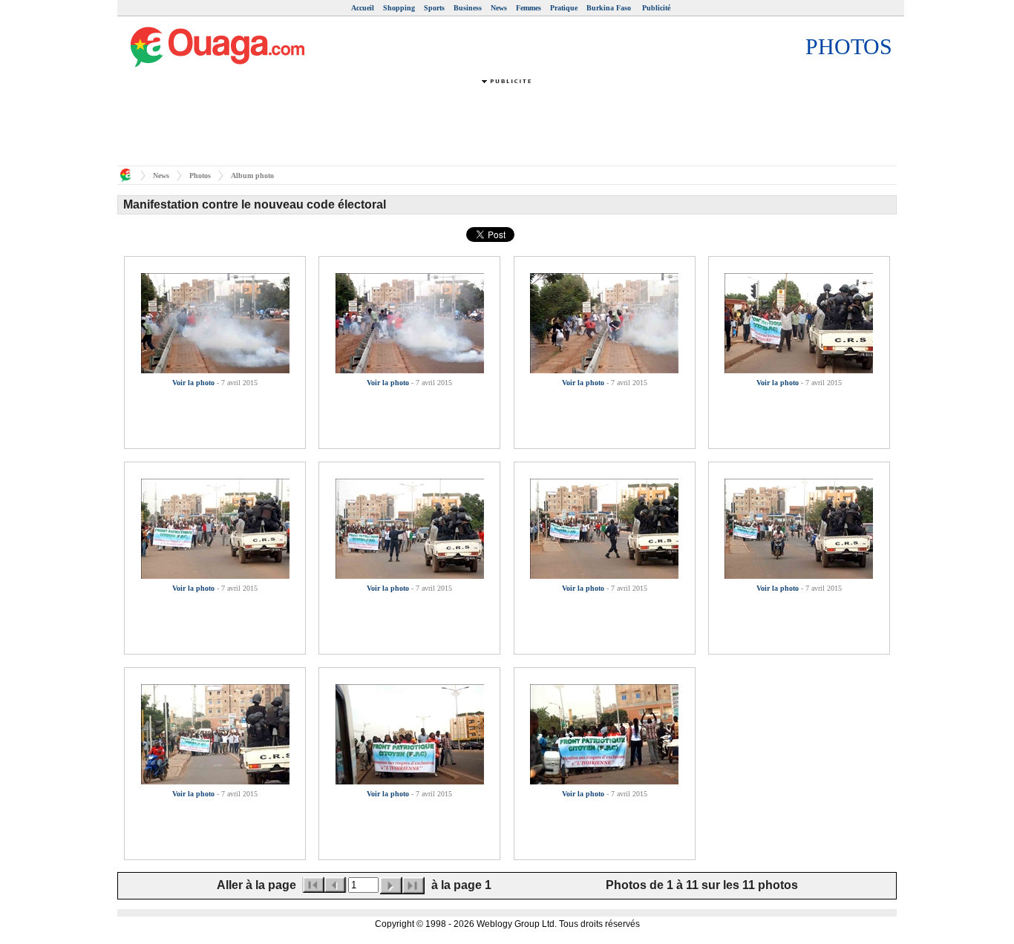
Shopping (399, 8)
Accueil (362, 8)
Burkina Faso (609, 8)
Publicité (656, 8)
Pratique (564, 8)
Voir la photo (193, 382)
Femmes (528, 8)
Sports (434, 8)
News (499, 8)
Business (468, 8)
